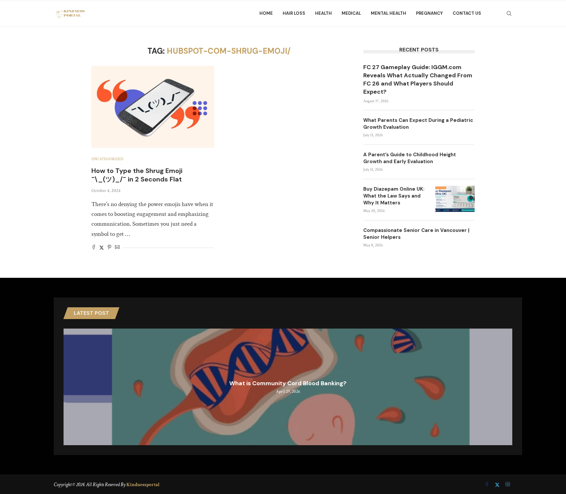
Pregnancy (429, 13)
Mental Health (388, 13)
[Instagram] (507, 485)
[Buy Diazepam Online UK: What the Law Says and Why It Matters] (455, 199)
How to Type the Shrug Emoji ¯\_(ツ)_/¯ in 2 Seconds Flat (136, 174)
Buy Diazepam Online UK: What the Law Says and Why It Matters (393, 196)
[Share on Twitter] (101, 248)
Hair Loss (294, 13)
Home (266, 13)
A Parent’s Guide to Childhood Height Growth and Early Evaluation (409, 158)
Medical (351, 13)
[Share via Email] (117, 248)
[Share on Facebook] (93, 248)
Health (323, 13)
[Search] (509, 13)
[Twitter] (498, 485)
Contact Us (467, 13)
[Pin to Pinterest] (109, 248)
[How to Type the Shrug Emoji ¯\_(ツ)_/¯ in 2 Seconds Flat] (152, 107)
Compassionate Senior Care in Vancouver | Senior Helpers (416, 233)
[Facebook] (487, 485)
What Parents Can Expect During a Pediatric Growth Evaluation (418, 123)
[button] (69, 386)
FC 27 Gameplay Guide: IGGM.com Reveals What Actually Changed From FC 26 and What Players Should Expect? (417, 79)
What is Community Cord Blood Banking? (288, 383)
